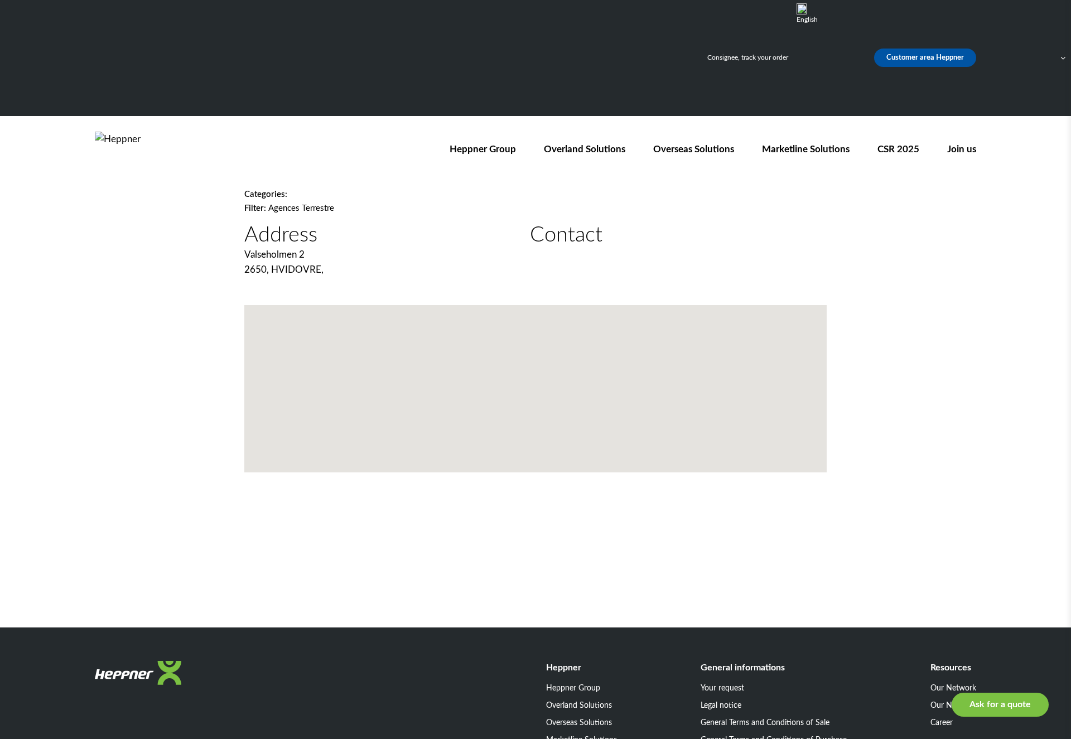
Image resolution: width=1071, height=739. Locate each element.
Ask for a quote (1000, 704)
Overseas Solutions (693, 149)
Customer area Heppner (925, 57)
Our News (948, 705)
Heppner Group (483, 149)
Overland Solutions (584, 149)
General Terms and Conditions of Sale (765, 723)
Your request (722, 688)
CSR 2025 (898, 149)
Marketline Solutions (806, 149)
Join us (961, 149)
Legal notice (721, 705)
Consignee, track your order (747, 57)
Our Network (953, 688)
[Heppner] (158, 149)
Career (941, 723)
